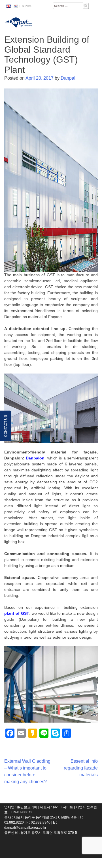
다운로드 (26, 6)
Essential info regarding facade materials (81, 768)
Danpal (68, 78)
